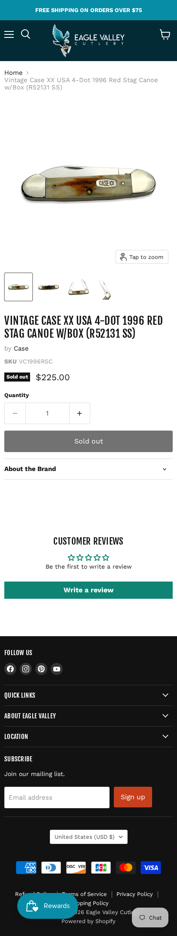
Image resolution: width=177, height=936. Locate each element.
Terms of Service (84, 894)
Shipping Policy (88, 903)
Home (13, 73)
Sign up (133, 797)
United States (85, 837)
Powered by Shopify (88, 921)
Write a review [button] (88, 590)
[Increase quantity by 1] (80, 413)
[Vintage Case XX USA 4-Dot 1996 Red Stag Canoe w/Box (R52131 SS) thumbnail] (18, 287)
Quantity (16, 395)
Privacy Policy (134, 894)
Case (21, 348)
